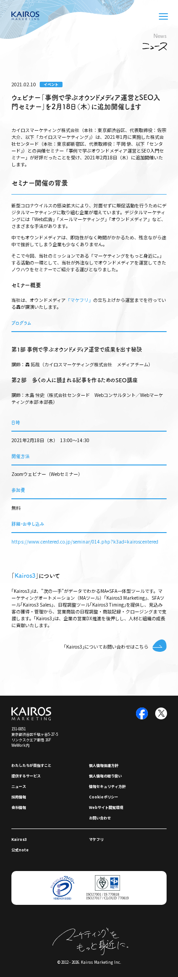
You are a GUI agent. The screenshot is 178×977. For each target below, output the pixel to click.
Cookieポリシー (103, 796)
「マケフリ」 (79, 299)
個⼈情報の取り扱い (105, 775)
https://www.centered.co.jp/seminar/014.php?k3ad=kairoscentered (84, 541)
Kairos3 (25, 576)
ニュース (18, 786)
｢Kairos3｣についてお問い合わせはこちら (106, 646)
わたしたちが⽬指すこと (31, 765)
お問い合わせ (100, 817)
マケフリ (96, 839)
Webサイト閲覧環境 (106, 807)
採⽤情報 (18, 796)
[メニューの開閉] (163, 16)
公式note (20, 849)
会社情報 (18, 807)
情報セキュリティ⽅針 (107, 786)
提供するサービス (26, 775)
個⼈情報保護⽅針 (103, 765)
